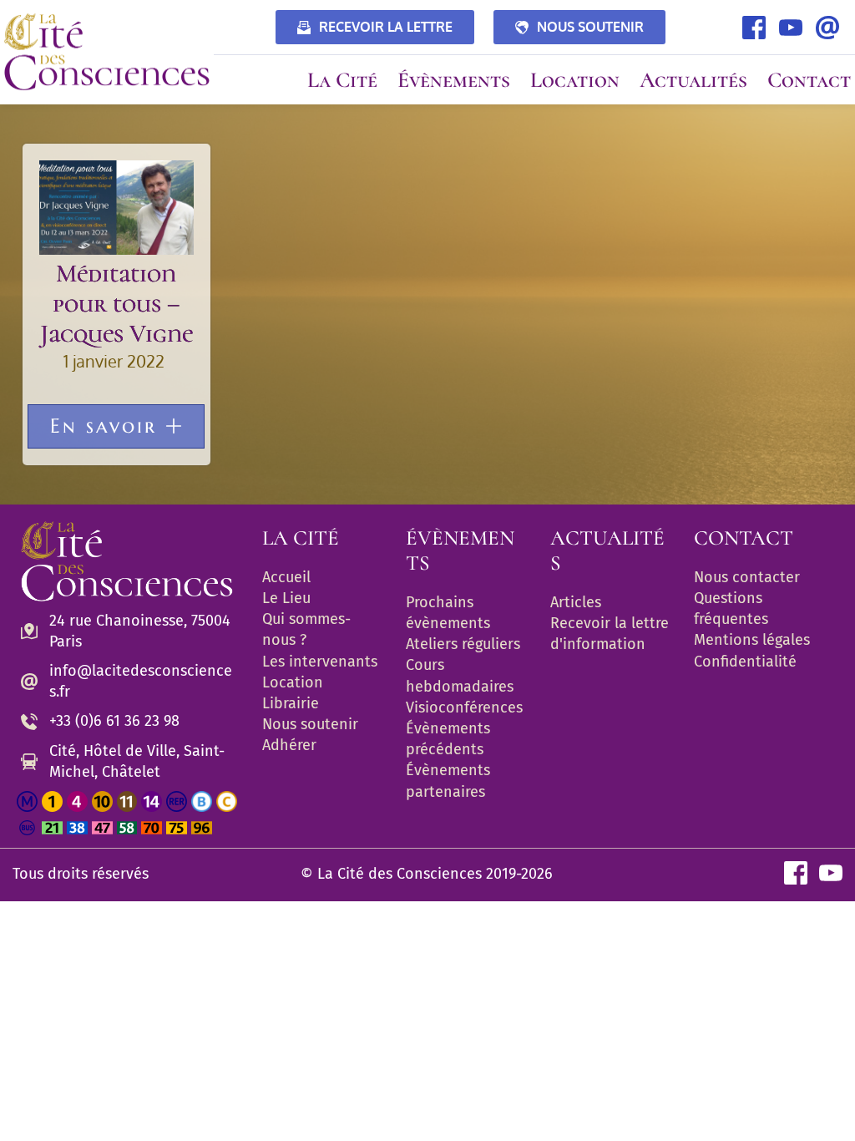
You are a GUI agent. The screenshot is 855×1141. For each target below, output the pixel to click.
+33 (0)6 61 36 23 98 (114, 721)
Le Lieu (286, 598)
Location (292, 682)
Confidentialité (745, 661)
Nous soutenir (310, 724)
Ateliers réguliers (463, 644)
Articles (575, 602)
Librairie (290, 703)
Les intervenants (319, 661)
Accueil (286, 577)
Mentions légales (752, 640)
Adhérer (289, 745)
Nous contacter (747, 577)
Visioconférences (464, 707)
